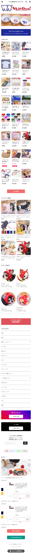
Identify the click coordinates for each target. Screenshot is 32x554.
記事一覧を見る (16, 531)
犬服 (2, 333)
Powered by (14, 546)
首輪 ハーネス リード (6, 342)
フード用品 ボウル (5, 378)
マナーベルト (4, 387)
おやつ (2, 360)
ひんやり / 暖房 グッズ (6, 373)
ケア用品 (3, 396)
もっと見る (16, 191)
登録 (25, 443)
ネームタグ (3, 346)
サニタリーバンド (5, 391)
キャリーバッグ (4, 369)
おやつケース (4, 355)
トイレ (2, 400)
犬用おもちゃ (4, 382)
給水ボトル (3, 351)
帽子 (2, 337)
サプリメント (4, 364)
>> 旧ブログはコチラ (16, 537)
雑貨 (2, 405)
